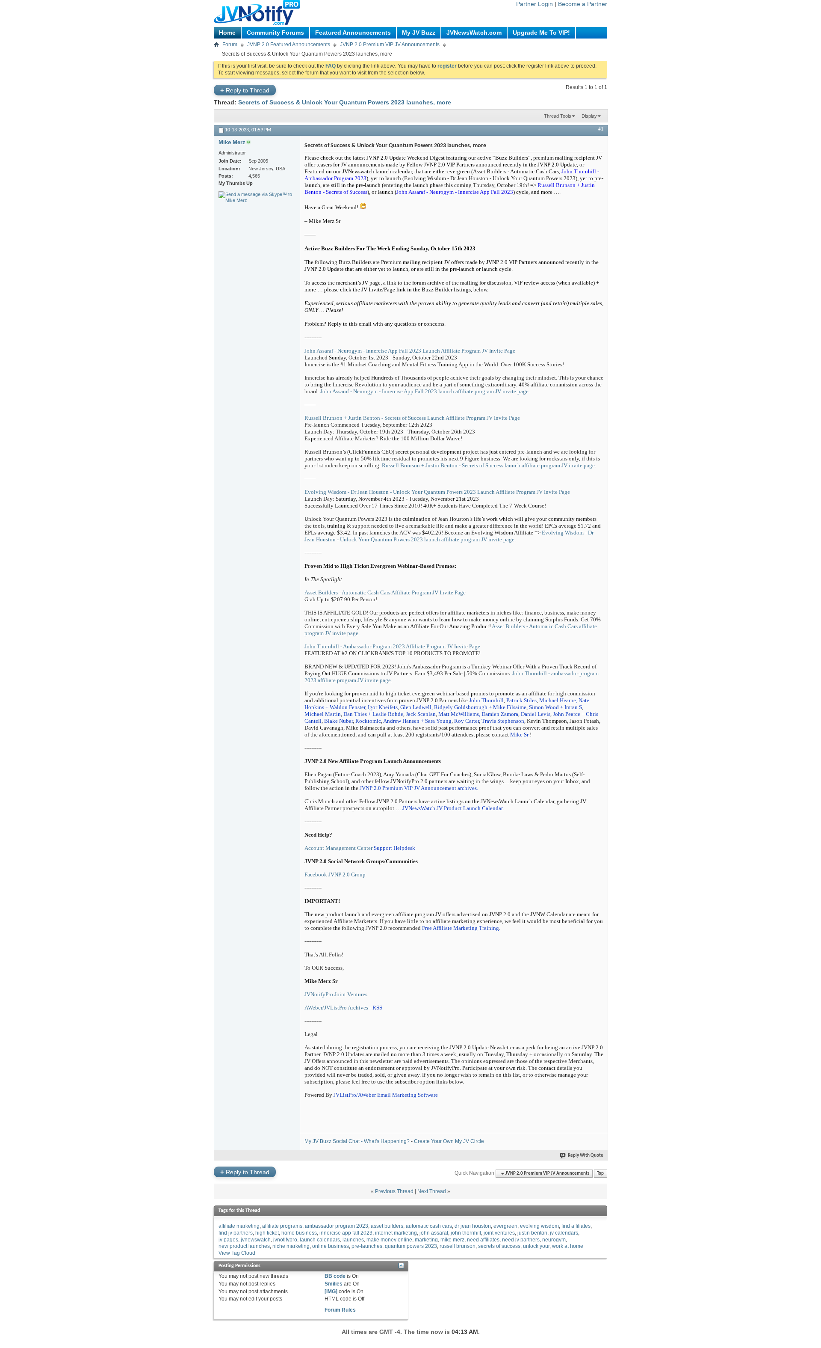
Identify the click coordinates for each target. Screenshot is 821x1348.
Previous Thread (394, 1191)
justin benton (532, 1233)
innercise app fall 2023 (345, 1233)
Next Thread (431, 1191)
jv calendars (564, 1233)
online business (330, 1246)
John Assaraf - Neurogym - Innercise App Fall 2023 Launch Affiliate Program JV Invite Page (409, 350)
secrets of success (499, 1246)
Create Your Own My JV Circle (449, 1141)
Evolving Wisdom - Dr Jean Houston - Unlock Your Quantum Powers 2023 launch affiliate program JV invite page (449, 536)
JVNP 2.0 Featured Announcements (288, 45)
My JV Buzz (418, 32)
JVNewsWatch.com (474, 32)
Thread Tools (557, 116)
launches (353, 1240)
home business (299, 1233)
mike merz (452, 1240)
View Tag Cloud (237, 1253)
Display (589, 116)
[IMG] (331, 1292)
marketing (426, 1240)
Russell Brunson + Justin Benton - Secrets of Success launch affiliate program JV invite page (488, 465)
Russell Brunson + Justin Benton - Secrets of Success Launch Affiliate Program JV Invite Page (412, 418)
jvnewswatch (256, 1240)
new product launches (244, 1246)
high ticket (267, 1233)
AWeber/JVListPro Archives (336, 1007)
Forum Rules (340, 1310)
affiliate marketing (239, 1226)
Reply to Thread (244, 90)
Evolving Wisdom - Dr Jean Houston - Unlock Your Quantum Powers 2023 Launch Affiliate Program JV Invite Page (437, 492)
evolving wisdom (539, 1226)
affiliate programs (282, 1226)
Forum (229, 45)
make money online (389, 1240)
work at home (567, 1246)
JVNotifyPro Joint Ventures (335, 994)
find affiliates (576, 1226)
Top (600, 1173)
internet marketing (396, 1233)
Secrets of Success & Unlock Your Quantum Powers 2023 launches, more (344, 102)
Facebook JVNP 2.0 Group (335, 874)
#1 (600, 129)
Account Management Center (338, 848)
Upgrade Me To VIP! (541, 32)
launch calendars (320, 1240)
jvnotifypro (285, 1240)
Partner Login (534, 3)
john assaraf (433, 1233)
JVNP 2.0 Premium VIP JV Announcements (390, 45)
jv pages (228, 1240)
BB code (335, 1276)
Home (227, 32)
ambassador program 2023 (336, 1226)
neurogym (554, 1240)
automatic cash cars (429, 1226)
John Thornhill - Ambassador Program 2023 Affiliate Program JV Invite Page (392, 646)
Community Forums (275, 32)
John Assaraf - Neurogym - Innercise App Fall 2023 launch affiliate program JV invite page (424, 391)
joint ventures (499, 1233)
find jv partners (236, 1233)
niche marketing (291, 1246)
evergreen (505, 1226)
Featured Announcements (353, 32)
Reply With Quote (585, 1155)
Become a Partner (582, 3)
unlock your (536, 1246)
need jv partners (521, 1240)
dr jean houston (473, 1226)
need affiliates (483, 1240)
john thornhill (466, 1233)
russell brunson (457, 1246)
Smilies (334, 1284)
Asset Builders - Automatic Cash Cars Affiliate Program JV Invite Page (385, 592)
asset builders (387, 1226)
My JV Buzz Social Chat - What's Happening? (357, 1141)
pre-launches (366, 1246)
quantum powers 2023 (411, 1246)
